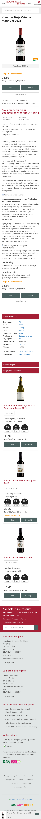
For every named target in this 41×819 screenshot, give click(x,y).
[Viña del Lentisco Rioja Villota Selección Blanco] (20, 389)
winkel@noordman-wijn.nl (13, 659)
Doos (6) (30, 88)
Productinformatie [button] (10, 316)
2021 (21, 339)
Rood (21, 325)
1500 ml (22, 344)
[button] (7, 427)
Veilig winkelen (11, 780)
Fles (10, 88)
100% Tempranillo (26, 351)
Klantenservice (29, 776)
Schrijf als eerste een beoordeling (14, 100)
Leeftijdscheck (13, 783)
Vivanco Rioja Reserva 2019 (18, 557)
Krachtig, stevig (11, 488)
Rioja (21, 333)
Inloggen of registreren (12, 776)
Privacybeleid (26, 783)
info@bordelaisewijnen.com (13, 686)
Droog (21, 327)
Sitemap (30, 780)
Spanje (21, 330)
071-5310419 (8, 656)
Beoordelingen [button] (9, 364)
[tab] (20, 316)
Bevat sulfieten (24, 354)
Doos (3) (28, 444)
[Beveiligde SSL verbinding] (16, 762)
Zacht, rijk (9, 413)
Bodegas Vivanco (25, 336)
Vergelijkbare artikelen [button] (12, 370)
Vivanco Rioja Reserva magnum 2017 (20, 481)
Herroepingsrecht (19, 787)
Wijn (20, 322)
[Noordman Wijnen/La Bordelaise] (15, 3)
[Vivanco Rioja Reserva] (20, 540)
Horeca (21, 780)
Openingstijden (8, 662)
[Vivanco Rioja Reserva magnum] (20, 464)
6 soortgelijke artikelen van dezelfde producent (19, 103)
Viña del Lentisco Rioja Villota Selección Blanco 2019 (19, 406)
